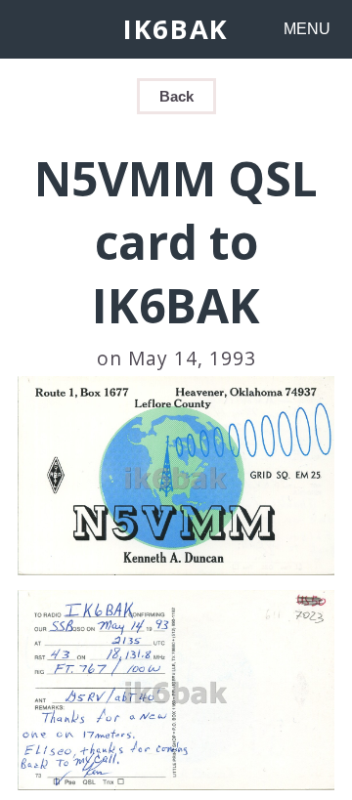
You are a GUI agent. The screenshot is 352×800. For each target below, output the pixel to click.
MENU (307, 29)
